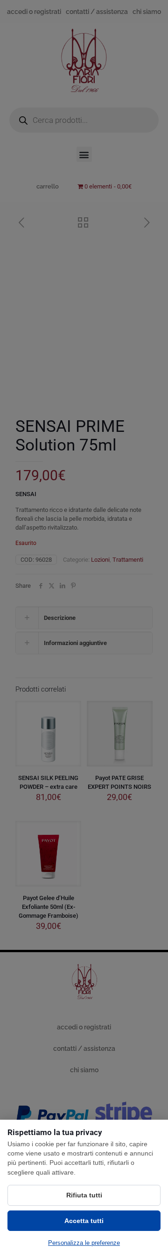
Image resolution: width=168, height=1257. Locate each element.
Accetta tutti (84, 1220)
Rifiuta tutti (84, 1195)
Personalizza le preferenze (84, 1242)
